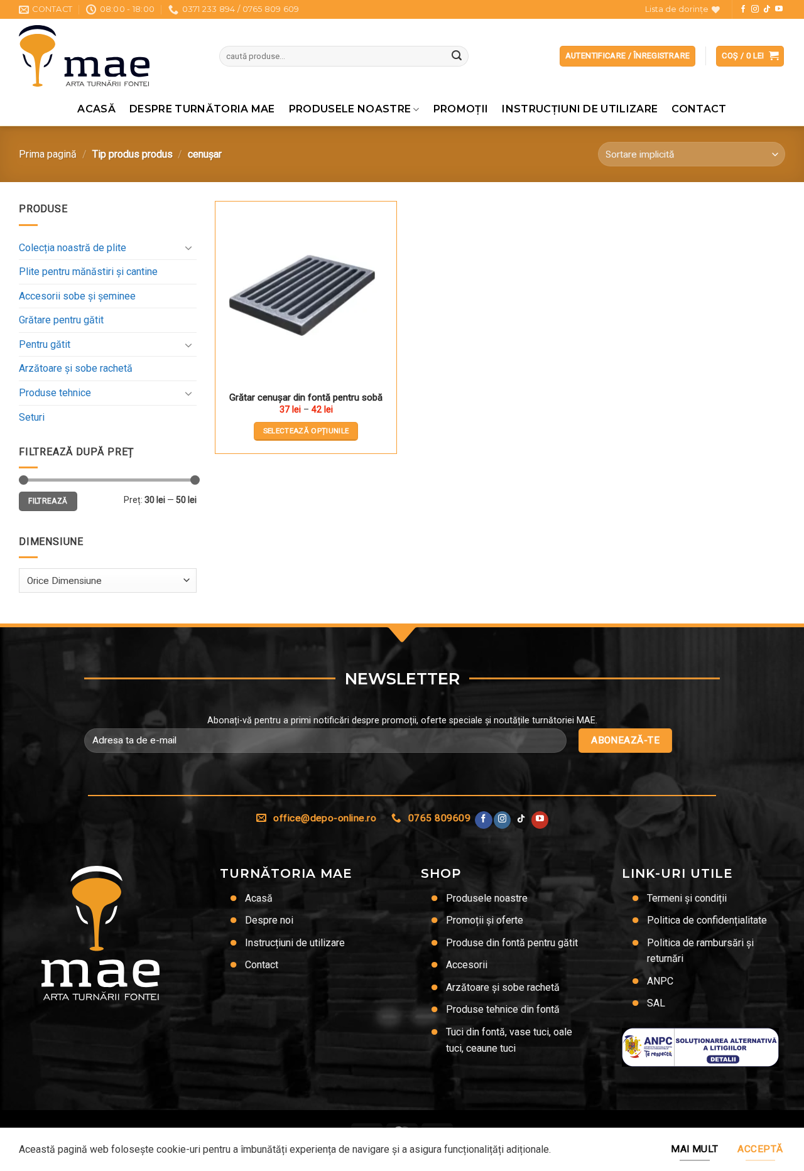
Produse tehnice (55, 393)
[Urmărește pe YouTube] (779, 9)
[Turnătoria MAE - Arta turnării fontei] (109, 56)
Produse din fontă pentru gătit (512, 943)
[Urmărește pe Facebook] (743, 9)
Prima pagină (48, 154)
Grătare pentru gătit (61, 320)
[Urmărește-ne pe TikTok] (767, 9)
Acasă (96, 109)
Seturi (32, 417)
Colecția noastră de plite (72, 248)
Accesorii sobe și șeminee (77, 296)
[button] (750, 56)
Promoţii (461, 109)
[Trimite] (456, 56)
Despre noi (269, 920)
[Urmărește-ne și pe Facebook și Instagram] (755, 9)
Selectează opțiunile (306, 430)
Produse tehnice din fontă (503, 1009)
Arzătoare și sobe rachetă (76, 368)
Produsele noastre (350, 109)
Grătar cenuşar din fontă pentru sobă (306, 397)
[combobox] (108, 580)
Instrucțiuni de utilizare (580, 109)
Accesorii (466, 965)
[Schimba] (189, 247)
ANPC (660, 981)
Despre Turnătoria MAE (202, 109)
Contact (698, 109)
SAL (656, 1003)
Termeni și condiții (687, 898)
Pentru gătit (44, 344)
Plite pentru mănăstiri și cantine (88, 272)
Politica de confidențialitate (707, 920)
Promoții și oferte (484, 920)
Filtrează (47, 501)
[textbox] (104, 581)
